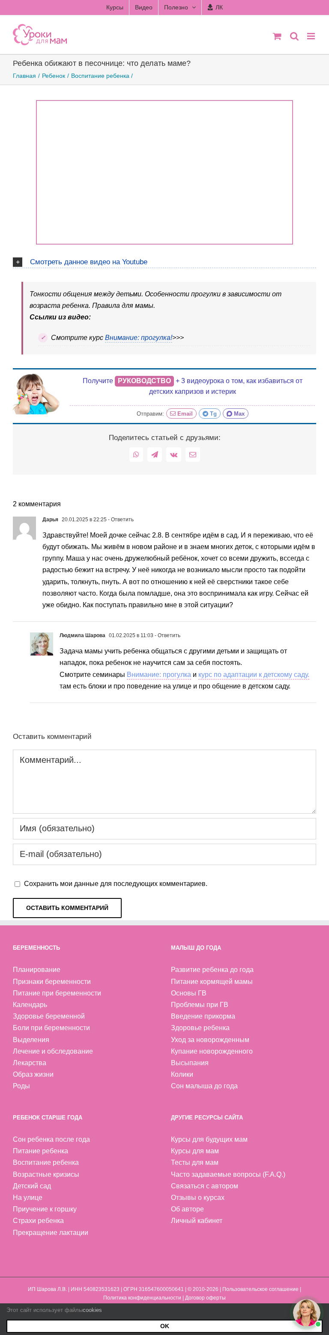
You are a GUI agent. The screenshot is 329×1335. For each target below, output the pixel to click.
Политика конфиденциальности (142, 1298)
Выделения (31, 1039)
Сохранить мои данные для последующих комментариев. (115, 883)
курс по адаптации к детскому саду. (253, 674)
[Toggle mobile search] (294, 36)
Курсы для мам (195, 1151)
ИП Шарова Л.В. (47, 1289)
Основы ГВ (188, 993)
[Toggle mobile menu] (311, 36)
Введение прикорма (203, 1016)
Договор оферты (205, 1298)
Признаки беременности (52, 981)
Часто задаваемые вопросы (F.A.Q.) (228, 1174)
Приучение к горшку (45, 1209)
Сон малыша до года (204, 1086)
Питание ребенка (40, 1151)
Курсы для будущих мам (209, 1139)
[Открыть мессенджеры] (306, 1312)
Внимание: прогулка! (138, 337)
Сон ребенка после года (51, 1139)
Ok (164, 1326)
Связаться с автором (204, 1186)
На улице (27, 1197)
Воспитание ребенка (46, 1162)
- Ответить (120, 520)
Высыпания (190, 1062)
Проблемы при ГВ (199, 1004)
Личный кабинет (196, 1220)
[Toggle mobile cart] (277, 36)
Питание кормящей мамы (212, 981)
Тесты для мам (194, 1162)
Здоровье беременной (49, 1016)
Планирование (36, 969)
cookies (92, 1310)
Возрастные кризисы (46, 1174)
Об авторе (187, 1209)
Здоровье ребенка (200, 1027)
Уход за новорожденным (210, 1039)
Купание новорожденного (212, 1051)
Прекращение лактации (50, 1232)
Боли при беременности (51, 1027)
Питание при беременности (57, 993)
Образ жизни (33, 1074)
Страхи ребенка (38, 1220)
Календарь (30, 1004)
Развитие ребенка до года (212, 969)
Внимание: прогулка (159, 674)
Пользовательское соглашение (260, 1289)
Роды (21, 1086)
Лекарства (29, 1062)
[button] (164, 261)
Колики (182, 1074)
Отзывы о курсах (197, 1197)
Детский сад (32, 1186)
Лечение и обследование (53, 1051)
